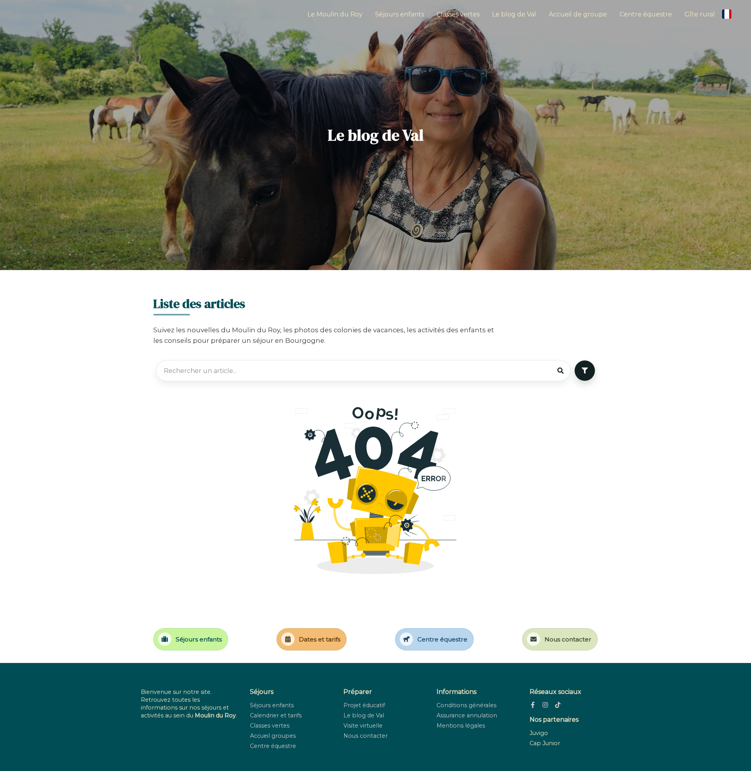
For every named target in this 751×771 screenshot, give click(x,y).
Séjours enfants (399, 14)
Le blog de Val (514, 14)
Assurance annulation (467, 715)
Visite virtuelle (363, 725)
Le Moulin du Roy (335, 14)
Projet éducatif (364, 705)
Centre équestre (646, 14)
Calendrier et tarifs (276, 715)
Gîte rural (700, 14)
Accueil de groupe (578, 14)
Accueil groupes (273, 735)
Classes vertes (458, 14)
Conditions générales (466, 705)
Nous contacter (365, 735)
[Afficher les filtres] (585, 370)
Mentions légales (461, 725)
